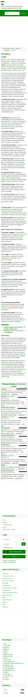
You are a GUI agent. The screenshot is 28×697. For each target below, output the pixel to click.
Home (4, 520)
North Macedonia (9, 668)
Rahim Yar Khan (8, 656)
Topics (4, 527)
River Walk (7, 674)
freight (9, 65)
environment (12, 177)
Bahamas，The (8, 665)
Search (24, 13)
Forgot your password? (9, 560)
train (16, 70)
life (25, 133)
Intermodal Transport (8, 407)
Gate (5, 643)
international (9, 286)
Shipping (4, 396)
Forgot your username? (9, 562)
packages (18, 186)
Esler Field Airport (9, 661)
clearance (4, 296)
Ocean (4, 262)
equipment (4, 211)
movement (4, 367)
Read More (15, 394)
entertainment (5, 152)
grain (5, 123)
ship (4, 68)
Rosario (6, 658)
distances (6, 268)
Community (7, 645)
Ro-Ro (21, 166)
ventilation (16, 155)
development (23, 214)
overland (3, 274)
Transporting (5, 444)
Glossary (4, 522)
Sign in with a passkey (15, 551)
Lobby (5, 652)
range (5, 340)
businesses (10, 345)
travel (6, 73)
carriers (13, 126)
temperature (14, 319)
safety (3, 177)
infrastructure (15, 214)
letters (12, 186)
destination (4, 308)
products (17, 354)
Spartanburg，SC (9, 670)
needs (18, 343)
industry (22, 352)
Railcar (4, 465)
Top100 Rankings (7, 525)
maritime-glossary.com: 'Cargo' (13, 327)
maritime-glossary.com (10, 329)
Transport (13, 63)
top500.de (9, 332)
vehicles (3, 276)
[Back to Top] (25, 694)
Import (12, 279)
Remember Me (8, 547)
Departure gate (8, 654)
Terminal (4, 389)
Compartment (6, 428)
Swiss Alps (7, 659)
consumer (4, 110)
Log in (14, 556)
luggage (21, 234)
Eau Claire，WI (8, 675)
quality (11, 321)
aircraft (9, 68)
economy (18, 371)
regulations (9, 362)
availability (6, 85)
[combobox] (12, 13)
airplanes (22, 78)
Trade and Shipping (7, 470)
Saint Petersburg (9, 667)
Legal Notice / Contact (8, 529)
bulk (17, 266)
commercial (19, 66)
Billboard (6, 649)
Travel (6, 677)
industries (16, 356)
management (5, 309)
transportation (18, 369)
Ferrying (4, 455)
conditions (21, 319)
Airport (6, 672)
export (18, 164)
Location (6, 76)
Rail (13, 262)
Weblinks (5, 324)
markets (22, 164)
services (22, 360)
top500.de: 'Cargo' (9, 330)
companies (9, 246)
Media (5, 650)
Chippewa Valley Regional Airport (13, 663)
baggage (18, 237)
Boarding (6, 647)
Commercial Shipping (8, 435)
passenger (4, 259)
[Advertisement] (14, 31)
